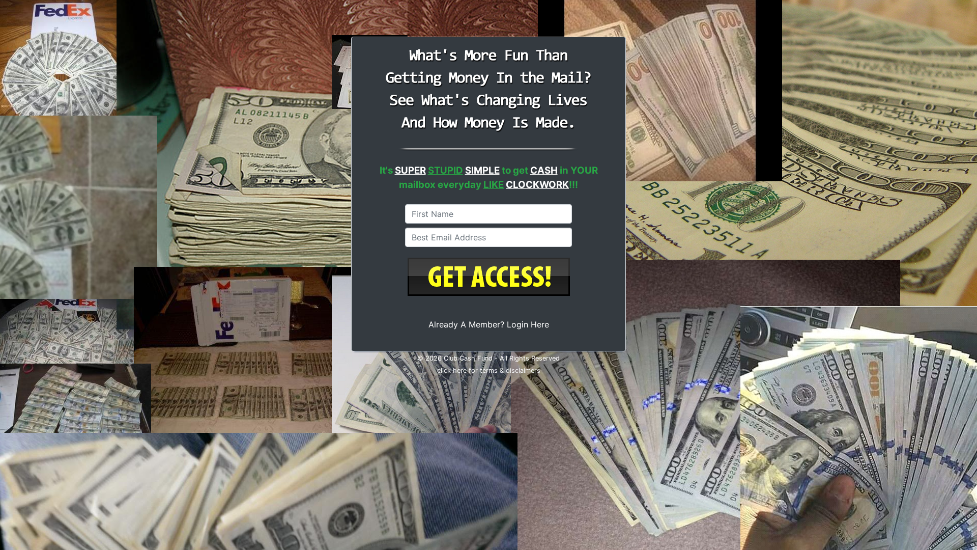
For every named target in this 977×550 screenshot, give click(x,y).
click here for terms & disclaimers (488, 370)
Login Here (528, 324)
